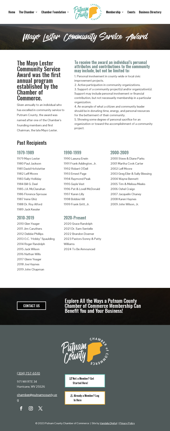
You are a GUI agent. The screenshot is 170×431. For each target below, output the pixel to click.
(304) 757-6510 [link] (28, 373)
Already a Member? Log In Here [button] (86, 398)
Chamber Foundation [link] (53, 12)
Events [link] (131, 12)
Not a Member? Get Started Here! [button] (83, 380)
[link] (21, 408)
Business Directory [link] (150, 12)
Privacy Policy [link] (127, 423)
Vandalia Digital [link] (108, 423)
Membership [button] (113, 12)
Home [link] (11, 12)
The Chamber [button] (26, 12)
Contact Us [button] (31, 305)
